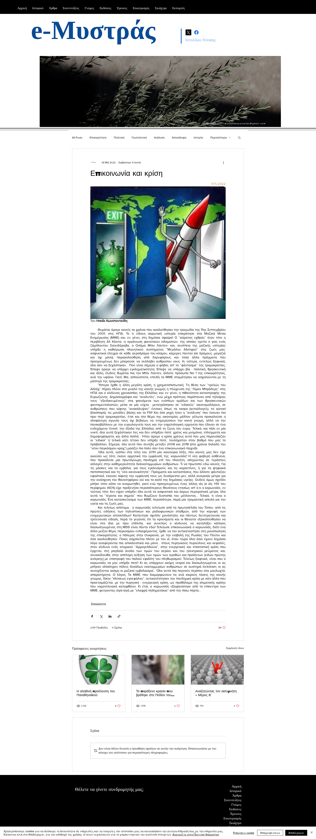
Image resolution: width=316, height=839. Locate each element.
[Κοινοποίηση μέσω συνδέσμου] (119, 616)
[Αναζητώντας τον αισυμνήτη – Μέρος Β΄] (217, 670)
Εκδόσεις (235, 809)
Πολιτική (119, 137)
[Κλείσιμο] (311, 832)
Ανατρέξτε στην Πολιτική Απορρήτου (195, 834)
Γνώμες (236, 804)
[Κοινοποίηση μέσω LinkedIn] (110, 616)
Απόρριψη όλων (270, 833)
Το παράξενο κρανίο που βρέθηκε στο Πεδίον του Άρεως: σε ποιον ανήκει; (154, 693)
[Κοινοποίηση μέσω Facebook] (92, 616)
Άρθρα (236, 795)
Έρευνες (235, 814)
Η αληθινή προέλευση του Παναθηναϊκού (96, 693)
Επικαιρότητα (98, 137)
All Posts (77, 137)
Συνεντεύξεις (232, 800)
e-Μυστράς (93, 30)
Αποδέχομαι (296, 833)
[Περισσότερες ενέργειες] (223, 162)
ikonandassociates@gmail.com (245, 123)
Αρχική (236, 786)
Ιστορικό (235, 791)
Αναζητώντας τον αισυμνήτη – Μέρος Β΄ (216, 693)
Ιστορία (198, 137)
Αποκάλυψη (179, 137)
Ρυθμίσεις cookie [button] (243, 833)
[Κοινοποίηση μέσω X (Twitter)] (101, 616)
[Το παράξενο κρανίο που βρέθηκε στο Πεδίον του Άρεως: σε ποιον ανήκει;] (158, 670)
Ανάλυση (159, 137)
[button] (239, 137)
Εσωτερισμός (232, 818)
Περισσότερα (218, 137)
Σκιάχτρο (235, 823)
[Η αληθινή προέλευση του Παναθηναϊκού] (98, 670)
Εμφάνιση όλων (235, 648)
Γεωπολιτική (139, 137)
